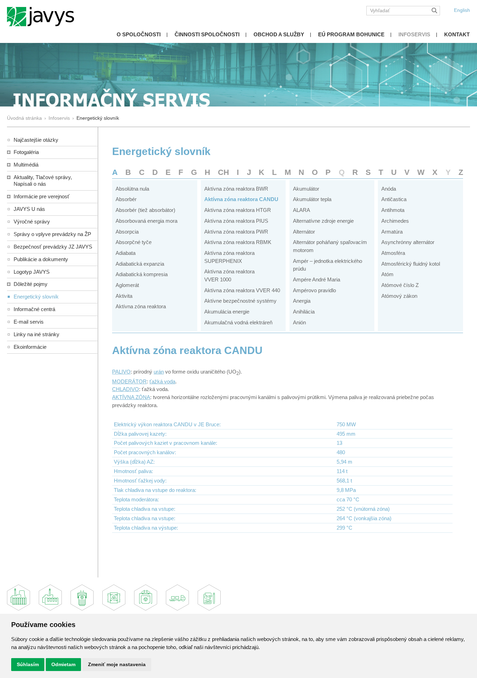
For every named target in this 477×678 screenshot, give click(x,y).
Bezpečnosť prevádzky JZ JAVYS (53, 247)
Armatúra (392, 232)
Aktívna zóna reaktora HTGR (237, 210)
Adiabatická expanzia (140, 264)
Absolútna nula (132, 189)
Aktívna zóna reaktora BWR (236, 189)
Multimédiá (26, 165)
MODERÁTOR (129, 381)
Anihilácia (304, 312)
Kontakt (457, 34)
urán (159, 372)
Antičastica (393, 199)
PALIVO (121, 372)
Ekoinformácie (30, 347)
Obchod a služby (279, 34)
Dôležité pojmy (30, 284)
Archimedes (395, 221)
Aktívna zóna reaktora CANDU (241, 199)
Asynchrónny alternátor (407, 242)
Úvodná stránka (24, 118)
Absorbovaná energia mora (146, 221)
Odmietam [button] (63, 664)
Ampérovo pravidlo (314, 290)
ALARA (301, 210)
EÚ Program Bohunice (351, 34)
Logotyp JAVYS (32, 272)
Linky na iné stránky (36, 334)
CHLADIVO (125, 389)
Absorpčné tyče (134, 242)
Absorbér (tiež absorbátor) (145, 210)
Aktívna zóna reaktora (141, 306)
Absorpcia (127, 232)
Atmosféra (393, 253)
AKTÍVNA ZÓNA (131, 397)
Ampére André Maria (316, 279)
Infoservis (414, 34)
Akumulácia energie (226, 312)
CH (223, 172)
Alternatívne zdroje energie (323, 221)
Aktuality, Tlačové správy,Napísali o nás (43, 180)
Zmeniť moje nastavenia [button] (117, 664)
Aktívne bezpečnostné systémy (240, 301)
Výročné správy (32, 221)
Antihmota (392, 210)
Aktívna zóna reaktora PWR (236, 232)
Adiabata (125, 253)
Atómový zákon (399, 296)
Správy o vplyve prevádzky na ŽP (52, 234)
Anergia (301, 301)
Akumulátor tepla (312, 199)
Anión (299, 322)
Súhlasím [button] (28, 664)
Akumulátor (306, 189)
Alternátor (304, 232)
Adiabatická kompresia (142, 274)
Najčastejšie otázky (36, 140)
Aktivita (124, 296)
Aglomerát (127, 285)
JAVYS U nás (29, 209)
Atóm (387, 274)
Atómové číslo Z (400, 285)
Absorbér (126, 199)
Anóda (388, 189)
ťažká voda (162, 381)
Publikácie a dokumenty (41, 259)
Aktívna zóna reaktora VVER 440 (242, 290)
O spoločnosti (139, 34)
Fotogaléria (26, 152)
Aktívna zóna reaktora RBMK (237, 242)
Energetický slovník (36, 297)
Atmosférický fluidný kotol (410, 264)
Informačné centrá (34, 309)
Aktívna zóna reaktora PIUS (236, 221)
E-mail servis (29, 322)
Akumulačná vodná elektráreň (238, 322)
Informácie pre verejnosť (41, 196)
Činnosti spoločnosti (207, 34)
